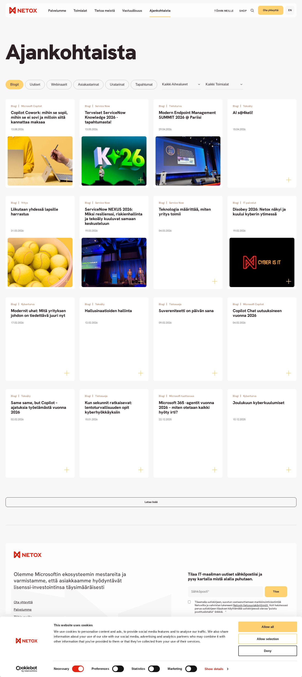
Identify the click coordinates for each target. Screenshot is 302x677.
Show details (214, 669)
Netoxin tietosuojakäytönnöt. (251, 605)
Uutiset (35, 84)
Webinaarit (59, 84)
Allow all (268, 627)
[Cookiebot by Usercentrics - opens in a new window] (27, 669)
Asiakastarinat (88, 84)
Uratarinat (117, 84)
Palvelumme (23, 610)
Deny (267, 651)
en (290, 10)
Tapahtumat (143, 84)
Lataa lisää (151, 502)
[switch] (118, 669)
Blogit (14, 84)
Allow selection (268, 639)
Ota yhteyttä (270, 10)
